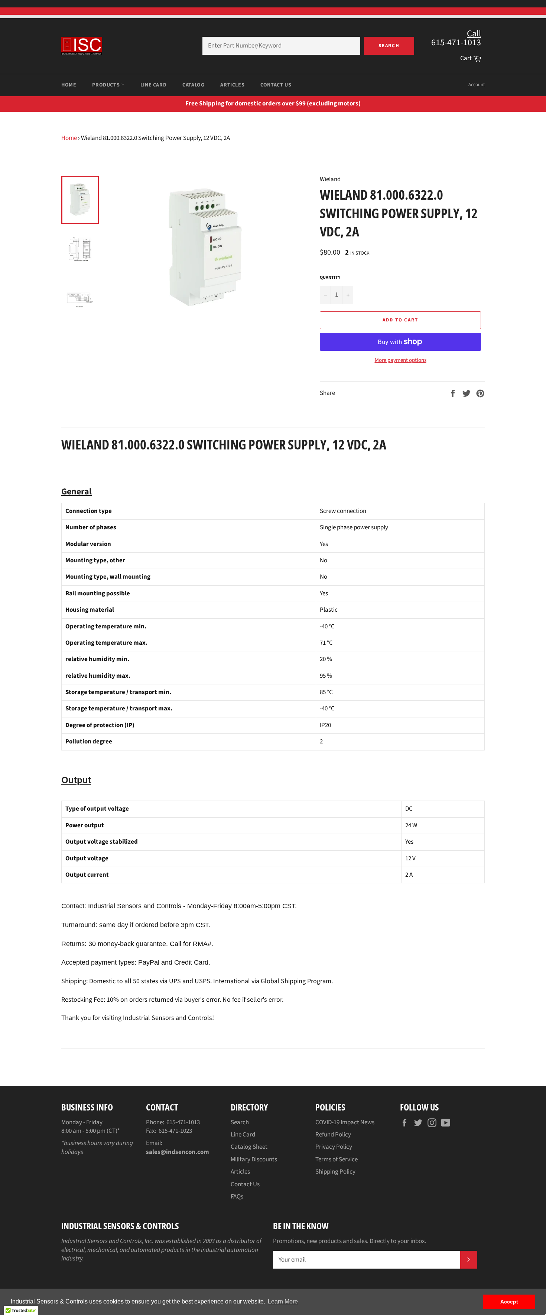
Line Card (153, 85)
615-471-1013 (183, 1122)
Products (106, 85)
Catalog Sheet (249, 1146)
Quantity (330, 278)
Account (476, 84)
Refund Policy (333, 1134)
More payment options (400, 360)
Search (389, 45)
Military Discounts (254, 1159)
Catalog (193, 85)
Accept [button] (509, 1302)
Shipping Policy (335, 1171)
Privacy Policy (333, 1146)
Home (68, 85)
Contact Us (275, 85)
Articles (232, 85)
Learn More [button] (283, 1301)
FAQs (237, 1196)
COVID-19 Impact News (344, 1122)
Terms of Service (336, 1159)
